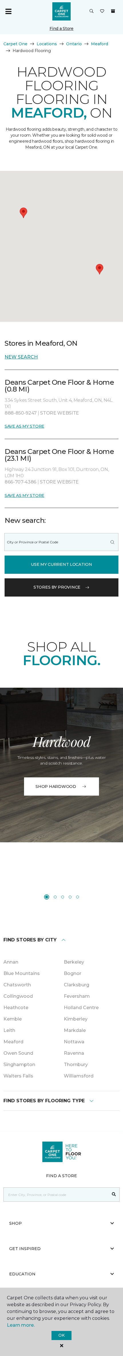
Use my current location (61, 564)
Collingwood (18, 996)
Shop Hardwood (55, 786)
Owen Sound (18, 1053)
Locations (47, 43)
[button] (91, 11)
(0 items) (113, 11)
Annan (10, 962)
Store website (59, 413)
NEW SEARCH (21, 357)
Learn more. (21, 1325)
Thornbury (76, 1064)
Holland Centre (81, 1007)
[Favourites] (102, 11)
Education (22, 1274)
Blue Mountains (21, 973)
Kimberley (76, 1019)
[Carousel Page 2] (55, 897)
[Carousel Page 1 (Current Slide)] (46, 897)
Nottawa (74, 1041)
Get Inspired (25, 1248)
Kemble (12, 1019)
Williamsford (79, 1076)
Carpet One (15, 43)
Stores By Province (56, 587)
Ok (61, 1335)
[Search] (112, 542)
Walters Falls (18, 1076)
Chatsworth (17, 985)
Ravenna (74, 1053)
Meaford (99, 43)
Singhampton (19, 1064)
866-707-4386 (21, 482)
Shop (15, 1223)
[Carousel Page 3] (62, 897)
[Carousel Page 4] (70, 897)
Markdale (75, 1030)
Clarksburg (76, 985)
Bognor (72, 973)
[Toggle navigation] (8, 11)
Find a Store (61, 28)
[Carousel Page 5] (77, 897)
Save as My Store (24, 426)
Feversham (77, 996)
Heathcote (15, 1007)
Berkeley (74, 962)
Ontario (74, 43)
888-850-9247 (21, 413)
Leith (9, 1030)
